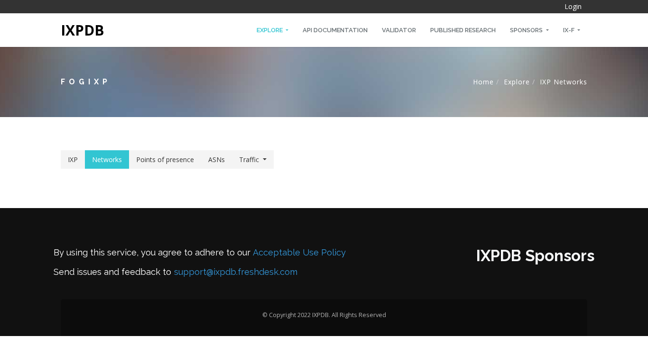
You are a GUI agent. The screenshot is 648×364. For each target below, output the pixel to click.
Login (573, 6)
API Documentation (335, 30)
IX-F (569, 30)
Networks (107, 159)
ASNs (216, 159)
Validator (399, 30)
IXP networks (563, 81)
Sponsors (527, 30)
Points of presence (165, 159)
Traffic (249, 159)
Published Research (463, 30)
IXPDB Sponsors (535, 255)
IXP (73, 159)
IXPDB (82, 30)
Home (483, 81)
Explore (270, 30)
